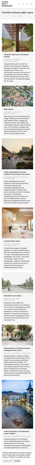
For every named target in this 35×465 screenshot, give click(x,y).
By (16, 59)
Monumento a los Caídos (12, 296)
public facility (7, 177)
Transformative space (12, 241)
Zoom (15, 38)
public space (7, 59)
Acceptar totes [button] (8, 461)
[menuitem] (19, 4)
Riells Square (8, 109)
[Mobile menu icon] (31, 4)
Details (20, 38)
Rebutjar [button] (17, 461)
